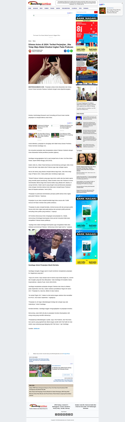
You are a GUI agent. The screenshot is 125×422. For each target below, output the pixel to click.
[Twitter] (59, 414)
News (41, 8)
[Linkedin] (66, 414)
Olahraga (74, 8)
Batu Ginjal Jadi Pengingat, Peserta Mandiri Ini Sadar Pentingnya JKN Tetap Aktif (49, 391)
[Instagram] (64, 414)
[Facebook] (56, 414)
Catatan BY (65, 405)
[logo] (38, 407)
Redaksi (77, 405)
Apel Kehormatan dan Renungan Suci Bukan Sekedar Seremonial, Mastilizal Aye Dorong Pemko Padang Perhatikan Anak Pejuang (89, 132)
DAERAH (58, 8)
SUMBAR (46, 8)
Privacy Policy (56, 408)
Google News (66, 353)
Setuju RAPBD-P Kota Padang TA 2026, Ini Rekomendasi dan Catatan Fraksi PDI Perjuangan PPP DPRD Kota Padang (86, 182)
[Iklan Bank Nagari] (87, 229)
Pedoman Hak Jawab (81, 406)
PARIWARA (85, 8)
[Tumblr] (69, 414)
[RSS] (72, 414)
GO (96, 12)
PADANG (52, 8)
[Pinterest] (61, 414)
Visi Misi (62, 408)
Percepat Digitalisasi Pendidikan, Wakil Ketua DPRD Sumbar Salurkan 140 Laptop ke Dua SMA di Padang (86, 104)
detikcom (36, 328)
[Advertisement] (51, 101)
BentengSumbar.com (62, 420)
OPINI (80, 8)
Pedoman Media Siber (90, 405)
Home (29, 8)
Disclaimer (67, 406)
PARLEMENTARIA (66, 8)
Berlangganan (55, 406)
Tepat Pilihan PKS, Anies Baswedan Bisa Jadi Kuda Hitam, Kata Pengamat (63, 380)
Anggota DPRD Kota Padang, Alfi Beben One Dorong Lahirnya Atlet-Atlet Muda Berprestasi (90, 118)
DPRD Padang (57, 405)
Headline (35, 8)
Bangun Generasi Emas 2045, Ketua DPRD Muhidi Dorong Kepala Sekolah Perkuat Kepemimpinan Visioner (85, 191)
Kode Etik (82, 405)
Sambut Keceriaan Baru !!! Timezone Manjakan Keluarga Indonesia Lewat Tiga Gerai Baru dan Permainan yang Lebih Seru (87, 177)
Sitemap (67, 408)
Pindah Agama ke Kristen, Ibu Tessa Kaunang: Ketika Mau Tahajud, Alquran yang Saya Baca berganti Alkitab (86, 168)
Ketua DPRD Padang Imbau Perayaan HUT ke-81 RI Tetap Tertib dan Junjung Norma (89, 145)
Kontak (62, 406)
